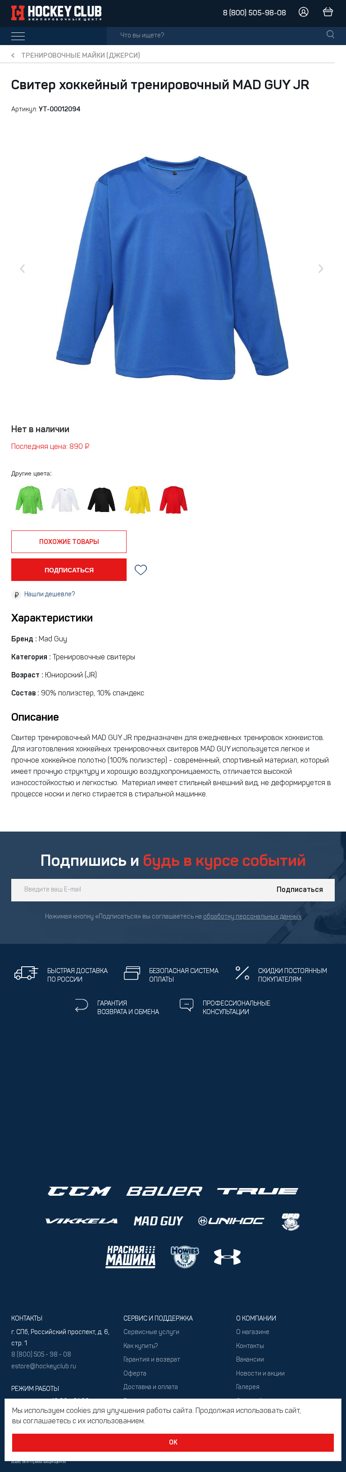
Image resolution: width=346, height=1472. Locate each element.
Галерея (248, 1387)
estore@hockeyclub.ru (43, 1366)
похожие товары (69, 542)
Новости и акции (260, 1374)
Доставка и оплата (150, 1387)
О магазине (252, 1332)
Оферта (134, 1374)
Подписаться (300, 890)
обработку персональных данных (252, 917)
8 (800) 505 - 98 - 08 (41, 1355)
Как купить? (140, 1346)
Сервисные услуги (151, 1332)
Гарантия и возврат (151, 1360)
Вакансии (250, 1360)
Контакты (250, 1346)
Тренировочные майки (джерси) (80, 56)
